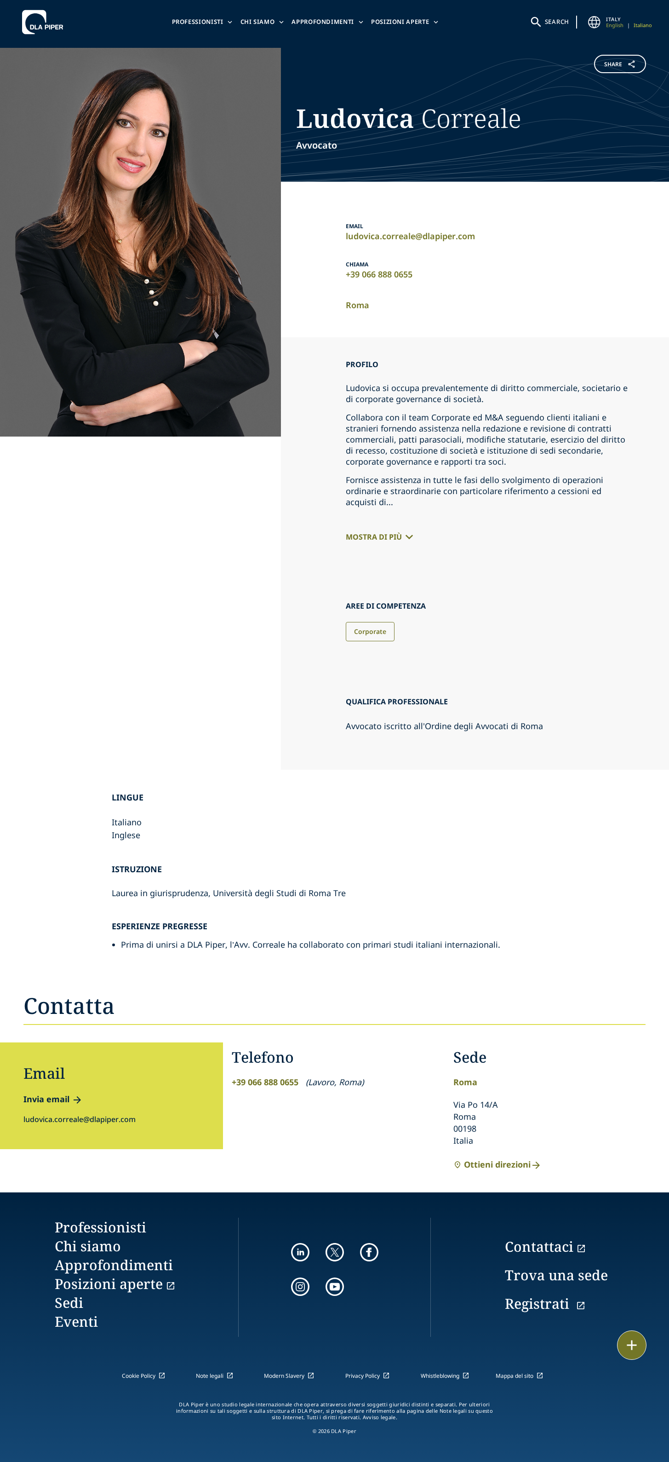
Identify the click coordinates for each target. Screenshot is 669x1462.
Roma (357, 305)
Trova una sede (556, 1275)
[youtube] (335, 1287)
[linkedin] (300, 1252)
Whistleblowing (440, 1376)
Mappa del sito (514, 1376)
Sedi (69, 1302)
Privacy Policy (362, 1376)
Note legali (209, 1376)
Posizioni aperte (400, 21)
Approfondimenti (323, 21)
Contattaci (539, 1246)
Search (557, 21)
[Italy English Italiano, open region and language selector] (594, 22)
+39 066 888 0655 (379, 274)
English (614, 25)
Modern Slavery (284, 1376)
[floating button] (631, 1345)
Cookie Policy (138, 1376)
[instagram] (300, 1287)
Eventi (76, 1321)
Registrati (539, 1303)
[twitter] (335, 1252)
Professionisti (197, 21)
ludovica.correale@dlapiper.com (410, 236)
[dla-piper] (45, 22)
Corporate (370, 631)
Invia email (46, 1099)
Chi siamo (257, 21)
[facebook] (369, 1252)
